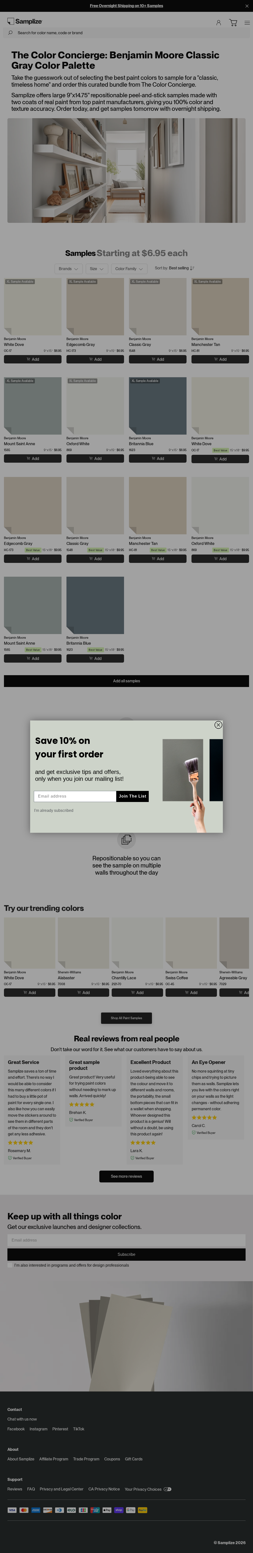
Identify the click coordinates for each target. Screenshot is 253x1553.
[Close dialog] (218, 725)
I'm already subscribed (53, 810)
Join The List (132, 796)
